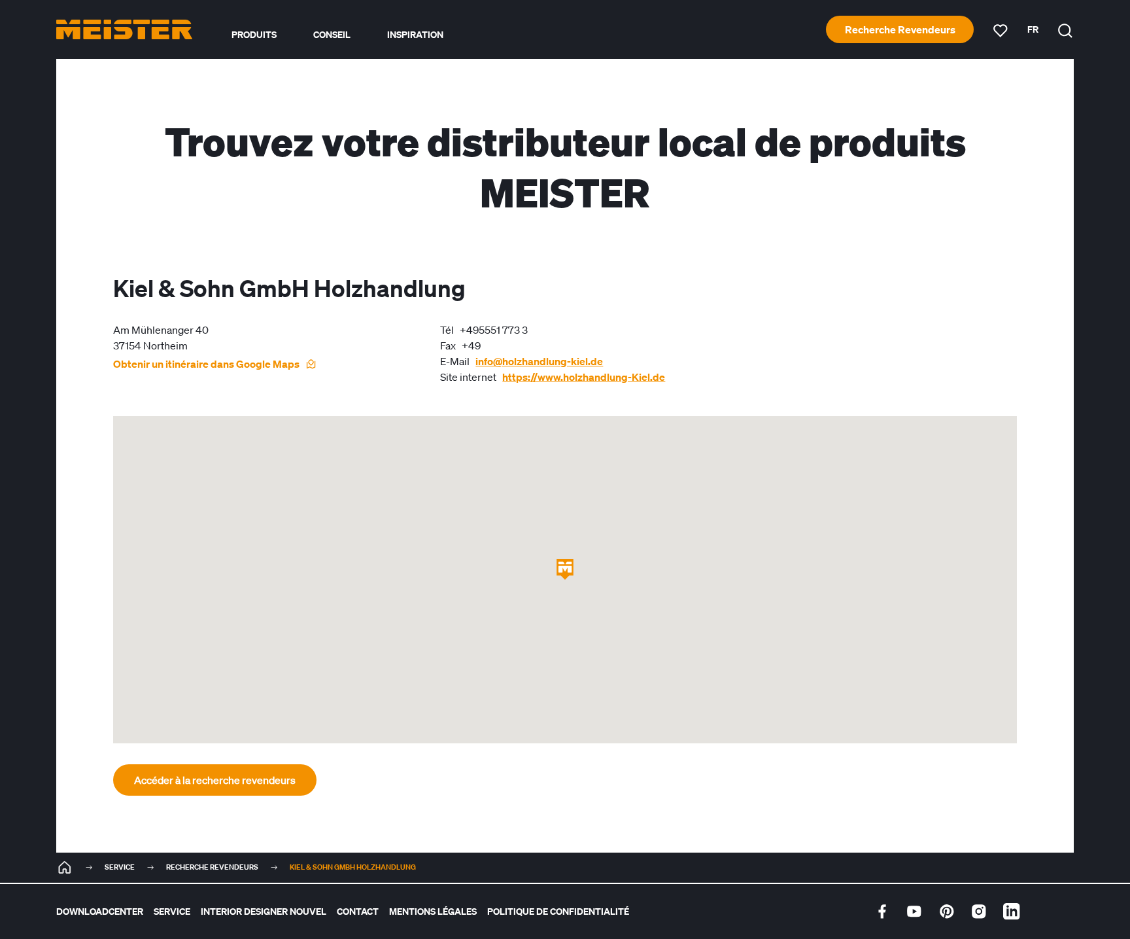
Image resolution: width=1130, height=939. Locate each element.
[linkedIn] (1011, 911)
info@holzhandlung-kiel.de (539, 361)
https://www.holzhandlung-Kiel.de (583, 376)
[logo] (124, 29)
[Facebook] (882, 911)
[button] (565, 569)
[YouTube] (914, 911)
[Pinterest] (946, 911)
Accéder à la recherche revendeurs (215, 780)
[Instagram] (978, 911)
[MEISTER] (64, 867)
